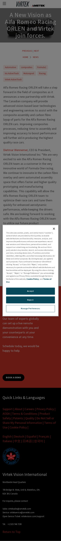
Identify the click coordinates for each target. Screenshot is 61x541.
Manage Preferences (30, 308)
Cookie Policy (32, 279)
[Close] (54, 228)
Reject (30, 300)
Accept (30, 291)
